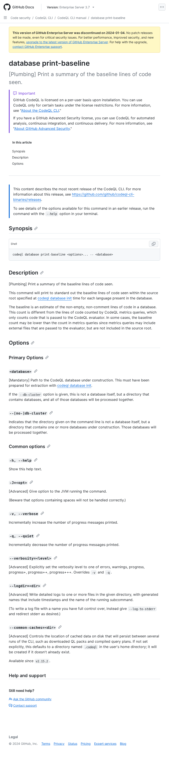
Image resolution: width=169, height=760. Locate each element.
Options (19, 343)
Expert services (105, 743)
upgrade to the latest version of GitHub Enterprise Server (67, 42)
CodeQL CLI (44, 18)
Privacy (59, 743)
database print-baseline (108, 18)
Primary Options (26, 357)
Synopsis (20, 228)
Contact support (25, 705)
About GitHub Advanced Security (42, 128)
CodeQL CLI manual (71, 18)
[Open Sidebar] (5, 17)
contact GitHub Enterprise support (37, 47)
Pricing (86, 743)
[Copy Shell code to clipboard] (153, 244)
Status (72, 743)
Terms (45, 743)
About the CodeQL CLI (40, 110)
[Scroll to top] (159, 750)
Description (23, 272)
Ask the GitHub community (32, 699)
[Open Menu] (161, 7)
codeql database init (55, 298)
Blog (123, 743)
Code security (21, 18)
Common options (27, 446)
